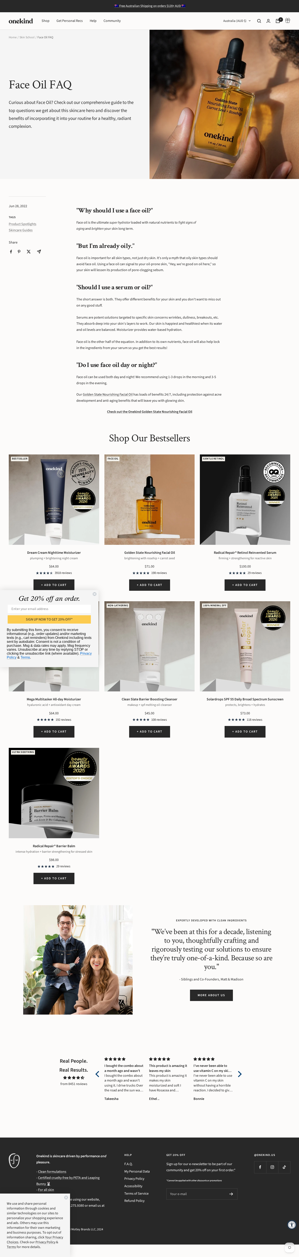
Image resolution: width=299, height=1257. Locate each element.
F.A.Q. (128, 1164)
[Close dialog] (94, 594)
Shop (45, 20)
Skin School (27, 37)
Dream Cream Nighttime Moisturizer (54, 552)
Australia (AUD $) (234, 21)
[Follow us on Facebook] (260, 1167)
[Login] (268, 21)
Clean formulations (52, 1171)
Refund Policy (134, 1200)
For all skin (46, 1189)
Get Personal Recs (69, 20)
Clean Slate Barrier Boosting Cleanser (149, 699)
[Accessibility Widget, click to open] (292, 1225)
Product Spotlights (22, 224)
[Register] (231, 1194)
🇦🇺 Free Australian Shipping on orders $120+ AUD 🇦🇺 (150, 6)
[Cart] (278, 21)
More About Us (211, 995)
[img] (74, 1078)
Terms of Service (136, 1193)
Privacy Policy (134, 1178)
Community (112, 20)
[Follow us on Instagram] (272, 1167)
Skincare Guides (21, 230)
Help (93, 20)
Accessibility (133, 1186)
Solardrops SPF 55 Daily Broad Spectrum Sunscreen (245, 699)
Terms (25, 657)
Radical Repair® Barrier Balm (54, 846)
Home (13, 37)
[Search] (259, 21)
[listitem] (11, 252)
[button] (98, 1074)
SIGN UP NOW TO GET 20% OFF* (49, 619)
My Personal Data (137, 1171)
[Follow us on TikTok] (284, 1167)
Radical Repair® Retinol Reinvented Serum (245, 552)
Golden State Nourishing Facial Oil (108, 394)
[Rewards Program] (287, 21)
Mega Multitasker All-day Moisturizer (54, 699)
